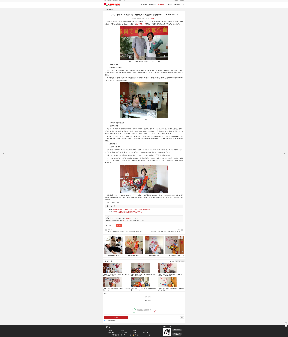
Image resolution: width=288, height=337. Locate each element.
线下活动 (169, 4)
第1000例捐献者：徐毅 (154, 255)
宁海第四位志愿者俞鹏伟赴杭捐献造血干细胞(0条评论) (127, 212)
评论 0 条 (152, 18)
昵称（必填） (148, 297)
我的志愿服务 (177, 334)
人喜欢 (110, 225)
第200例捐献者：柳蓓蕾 (113, 255)
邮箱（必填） (148, 300)
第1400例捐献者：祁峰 (174, 255)
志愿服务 (133, 332)
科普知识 (178, 4)
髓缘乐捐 (145, 332)
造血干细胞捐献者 (141, 24)
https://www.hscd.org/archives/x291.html (121, 217)
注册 (124, 0)
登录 (120, 0)
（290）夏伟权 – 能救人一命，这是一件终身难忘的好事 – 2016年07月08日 (125, 230)
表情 (182, 317)
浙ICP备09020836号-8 (126, 335)
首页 (105, 9)
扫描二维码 (128, 218)
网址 (146, 304)
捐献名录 (161, 4)
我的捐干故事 (111, 332)
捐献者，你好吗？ (123, 332)
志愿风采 (133, 330)
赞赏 (120, 225)
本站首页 (144, 4)
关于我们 (176, 0)
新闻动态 (153, 4)
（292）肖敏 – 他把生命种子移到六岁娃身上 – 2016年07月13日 (165, 230)
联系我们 (182, 0)
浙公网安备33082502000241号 (142, 335)
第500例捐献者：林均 (134, 255)
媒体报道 (145, 330)
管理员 (125, 220)
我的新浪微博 (177, 329)
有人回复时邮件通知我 (111, 320)
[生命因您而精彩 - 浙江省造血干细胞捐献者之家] (112, 6)
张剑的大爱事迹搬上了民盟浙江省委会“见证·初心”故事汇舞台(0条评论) (131, 209)
